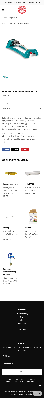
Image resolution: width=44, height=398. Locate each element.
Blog (22, 320)
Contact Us (22, 330)
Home (4, 23)
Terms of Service (12, 381)
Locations (22, 326)
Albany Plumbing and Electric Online (24, 392)
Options (5, 103)
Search (9, 379)
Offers (22, 317)
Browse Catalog (22, 314)
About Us (22, 323)
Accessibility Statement (28, 381)
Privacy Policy (19, 379)
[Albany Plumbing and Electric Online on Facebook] (40, 386)
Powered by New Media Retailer (21, 394)
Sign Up (22, 371)
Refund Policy (30, 379)
